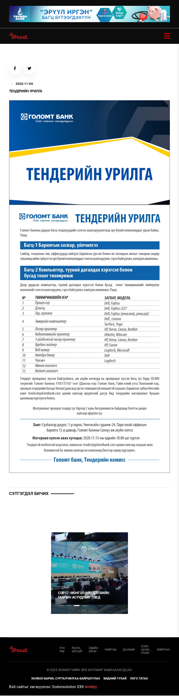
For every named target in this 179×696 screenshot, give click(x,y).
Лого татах (139, 678)
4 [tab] (84, 605)
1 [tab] (61, 513)
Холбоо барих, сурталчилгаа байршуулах (65, 678)
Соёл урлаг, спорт (145, 649)
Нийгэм (110, 649)
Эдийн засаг (93, 649)
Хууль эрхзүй (77, 649)
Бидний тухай (115, 678)
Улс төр (62, 649)
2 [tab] (69, 605)
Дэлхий (128, 649)
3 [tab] (76, 605)
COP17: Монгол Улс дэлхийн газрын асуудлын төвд (83, 595)
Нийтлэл (163, 649)
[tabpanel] (89, 573)
